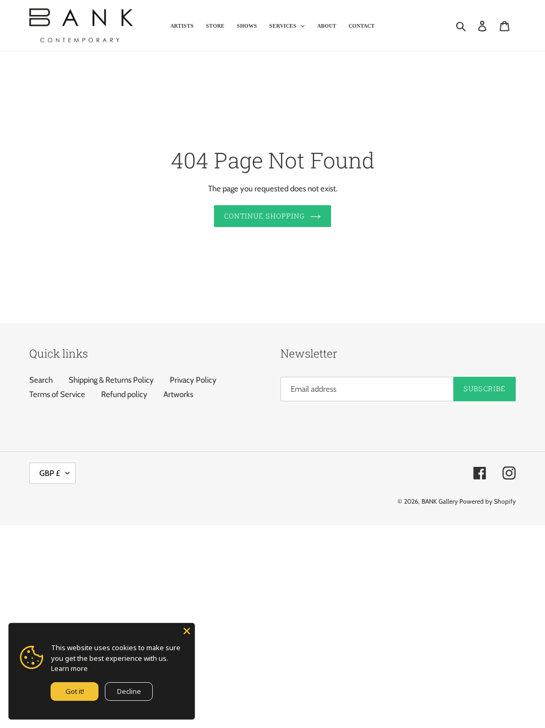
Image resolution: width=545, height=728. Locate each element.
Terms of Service (57, 394)
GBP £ (49, 473)
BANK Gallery (440, 501)
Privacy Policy (193, 380)
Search (41, 380)
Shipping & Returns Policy (111, 380)
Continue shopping (264, 216)
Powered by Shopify (487, 501)
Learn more (69, 668)
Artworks (178, 394)
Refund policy (124, 394)
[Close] (186, 631)
